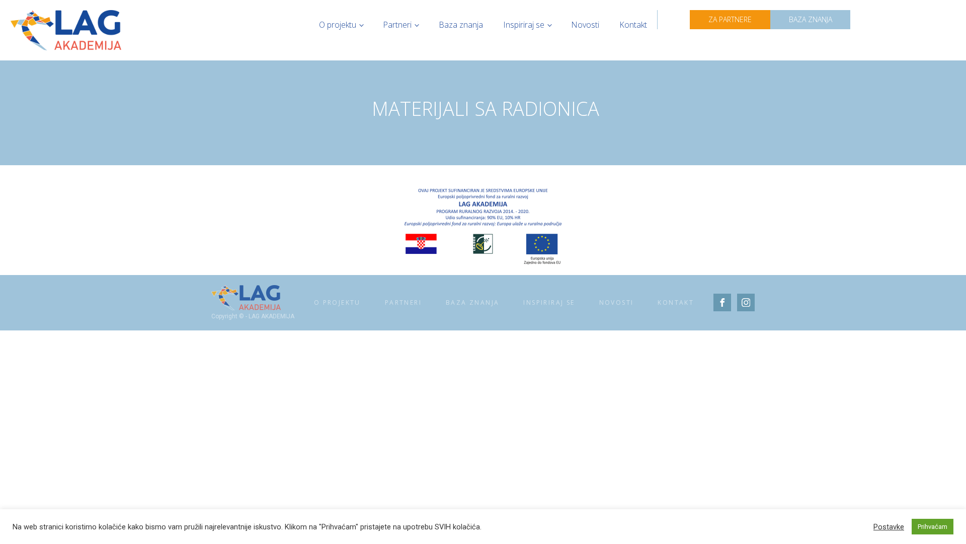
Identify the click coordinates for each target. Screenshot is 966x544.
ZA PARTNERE (730, 19)
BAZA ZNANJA (810, 19)
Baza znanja (461, 24)
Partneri (397, 24)
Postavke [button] (888, 526)
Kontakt (633, 24)
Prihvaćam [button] (932, 526)
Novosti (585, 24)
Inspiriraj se (523, 24)
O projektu (337, 24)
